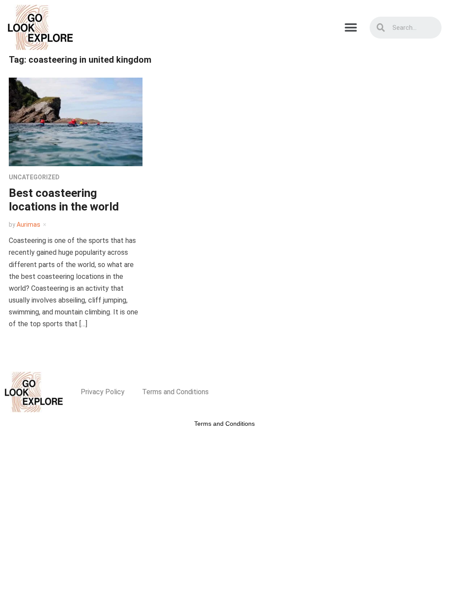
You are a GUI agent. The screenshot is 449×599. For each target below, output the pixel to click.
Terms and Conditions (175, 392)
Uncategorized (34, 177)
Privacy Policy (103, 392)
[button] (351, 27)
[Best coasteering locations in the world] (76, 121)
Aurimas (28, 224)
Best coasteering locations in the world (64, 199)
